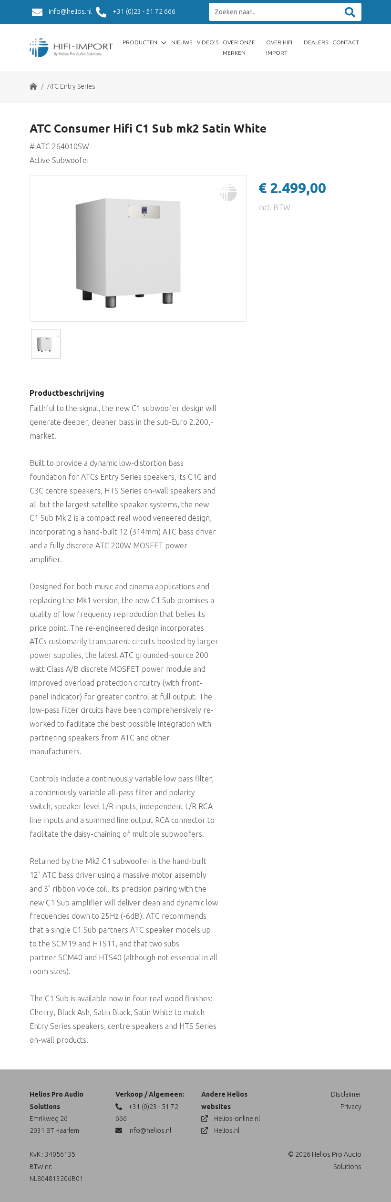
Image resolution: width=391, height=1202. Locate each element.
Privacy (350, 1106)
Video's (207, 42)
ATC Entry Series (71, 86)
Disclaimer (346, 1094)
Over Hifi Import (279, 47)
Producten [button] (141, 42)
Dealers (316, 42)
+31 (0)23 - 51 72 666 (143, 11)
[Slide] (46, 344)
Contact (345, 42)
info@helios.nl (69, 11)
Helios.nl (226, 1130)
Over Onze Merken (239, 47)
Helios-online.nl (236, 1118)
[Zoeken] (350, 12)
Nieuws (181, 42)
